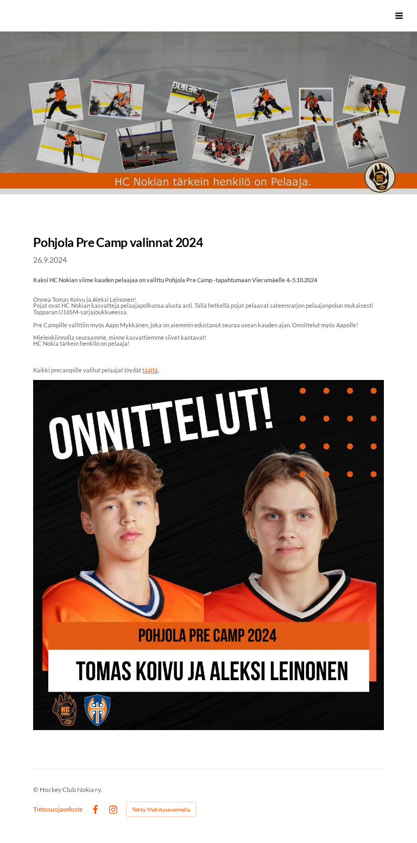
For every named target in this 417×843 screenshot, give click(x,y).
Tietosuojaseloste (58, 809)
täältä (150, 369)
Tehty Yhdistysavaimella (161, 809)
